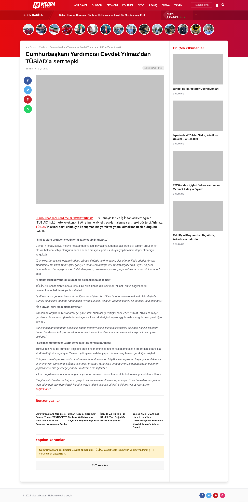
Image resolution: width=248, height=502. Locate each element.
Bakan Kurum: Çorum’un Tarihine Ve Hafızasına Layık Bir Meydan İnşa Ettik (83, 417)
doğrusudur (42, 389)
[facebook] (28, 81)
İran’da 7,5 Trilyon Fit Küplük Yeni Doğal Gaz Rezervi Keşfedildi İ (96, 15)
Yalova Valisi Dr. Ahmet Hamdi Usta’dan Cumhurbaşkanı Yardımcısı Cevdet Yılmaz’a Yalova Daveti (148, 421)
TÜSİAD (41, 227)
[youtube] (215, 495)
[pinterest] (28, 99)
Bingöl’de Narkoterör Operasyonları (195, 88)
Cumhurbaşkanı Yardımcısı (64, 218)
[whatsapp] (28, 109)
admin (29, 68)
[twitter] (28, 90)
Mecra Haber (39, 495)
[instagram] (222, 495)
